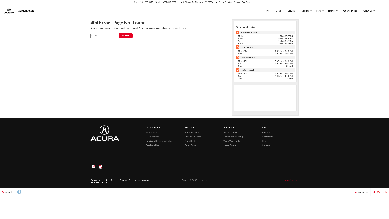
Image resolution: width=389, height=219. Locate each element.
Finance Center (230, 132)
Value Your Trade (350, 10)
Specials (305, 10)
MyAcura (145, 180)
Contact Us (267, 137)
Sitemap (123, 180)
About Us (367, 10)
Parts (318, 10)
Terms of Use (134, 180)
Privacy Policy (96, 180)
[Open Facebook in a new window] (93, 166)
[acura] (9, 11)
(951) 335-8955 (146, 2)
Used (278, 10)
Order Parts (190, 145)
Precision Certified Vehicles (159, 141)
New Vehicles (152, 132)
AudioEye (106, 182)
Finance (332, 10)
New (267, 10)
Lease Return (229, 145)
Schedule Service (193, 137)
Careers (266, 145)
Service (291, 10)
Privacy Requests (111, 180)
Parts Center (191, 141)
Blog (264, 141)
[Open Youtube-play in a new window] (101, 166)
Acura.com (95, 182)
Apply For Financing (233, 137)
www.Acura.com (292, 180)
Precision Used (153, 145)
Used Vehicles (152, 137)
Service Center (192, 132)
